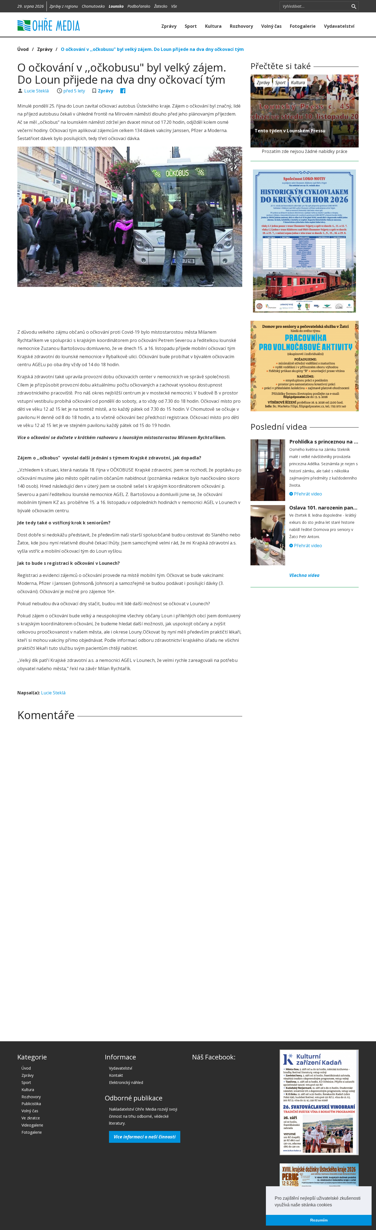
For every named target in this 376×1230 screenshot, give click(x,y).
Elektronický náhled (126, 1082)
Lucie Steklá (37, 91)
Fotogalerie (303, 26)
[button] (334, 1205)
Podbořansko (138, 6)
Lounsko (116, 6)
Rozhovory (241, 26)
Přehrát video (307, 494)
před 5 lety (74, 91)
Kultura (213, 26)
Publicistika (31, 1103)
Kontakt (116, 1075)
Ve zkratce (30, 1118)
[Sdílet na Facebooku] (123, 91)
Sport (191, 26)
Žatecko (160, 6)
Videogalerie (32, 1125)
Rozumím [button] (319, 1220)
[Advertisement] (129, 306)
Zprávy (168, 26)
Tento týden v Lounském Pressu (290, 131)
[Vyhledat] (353, 6)
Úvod (23, 49)
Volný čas (271, 26)
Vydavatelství (339, 26)
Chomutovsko (93, 6)
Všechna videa (304, 575)
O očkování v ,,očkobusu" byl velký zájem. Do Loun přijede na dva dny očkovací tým (152, 49)
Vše (174, 6)
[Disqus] (129, 802)
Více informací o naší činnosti (145, 1137)
